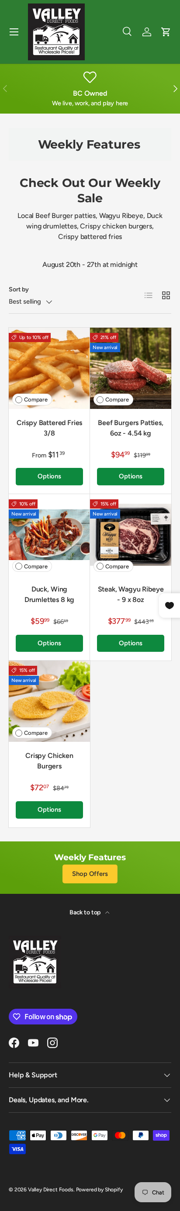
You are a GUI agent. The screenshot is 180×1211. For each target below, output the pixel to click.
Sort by (19, 289)
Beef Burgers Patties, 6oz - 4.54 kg (130, 428)
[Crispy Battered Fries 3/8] (49, 368)
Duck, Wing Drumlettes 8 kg (49, 594)
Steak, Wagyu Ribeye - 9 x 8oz (131, 594)
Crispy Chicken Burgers (49, 760)
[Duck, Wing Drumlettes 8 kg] (49, 534)
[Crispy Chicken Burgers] (49, 701)
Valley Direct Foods (50, 1190)
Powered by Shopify (99, 1190)
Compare (36, 399)
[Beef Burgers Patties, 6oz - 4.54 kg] (130, 368)
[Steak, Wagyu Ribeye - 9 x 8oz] (130, 534)
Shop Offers (89, 874)
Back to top (85, 912)
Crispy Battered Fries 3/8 (50, 428)
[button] (166, 32)
